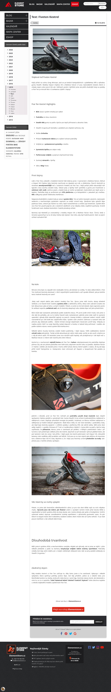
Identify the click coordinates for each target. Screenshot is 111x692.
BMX (16, 136)
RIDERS (8, 138)
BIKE (16, 144)
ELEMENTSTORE (13, 148)
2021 (11, 67)
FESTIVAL (8, 156)
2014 (11, 116)
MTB (21, 154)
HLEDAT (103, 4)
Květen (13, 104)
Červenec (13, 100)
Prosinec (13, 89)
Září (12, 96)
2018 (11, 77)
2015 (11, 87)
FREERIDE (16, 154)
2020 (11, 70)
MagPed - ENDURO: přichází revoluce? (44, 667)
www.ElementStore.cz (74, 654)
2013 (11, 120)
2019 (11, 73)
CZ (102, 7)
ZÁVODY (21, 141)
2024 (11, 56)
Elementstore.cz (75, 648)
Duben (13, 107)
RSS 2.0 (17, 665)
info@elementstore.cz (19, 661)
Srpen (12, 98)
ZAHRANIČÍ (11, 132)
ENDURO (10, 135)
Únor (12, 111)
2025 (11, 53)
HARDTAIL (9, 154)
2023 (11, 60)
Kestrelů (45, 213)
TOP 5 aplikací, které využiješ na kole (44, 658)
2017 (11, 80)
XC (17, 142)
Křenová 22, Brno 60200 (75, 660)
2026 (11, 50)
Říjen (12, 94)
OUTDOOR (15, 139)
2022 (11, 63)
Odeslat (98, 622)
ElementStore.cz (17, 655)
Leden (12, 113)
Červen (13, 102)
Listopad (13, 92)
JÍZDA (17, 132)
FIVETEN (35, 23)
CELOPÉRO (17, 151)
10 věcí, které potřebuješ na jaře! (42, 652)
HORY (22, 139)
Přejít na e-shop (68, 609)
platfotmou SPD (91, 83)
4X (6, 132)
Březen (13, 109)
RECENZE (22, 136)
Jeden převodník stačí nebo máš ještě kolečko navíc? (48, 655)
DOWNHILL (11, 141)
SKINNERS (9, 151)
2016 (11, 84)
